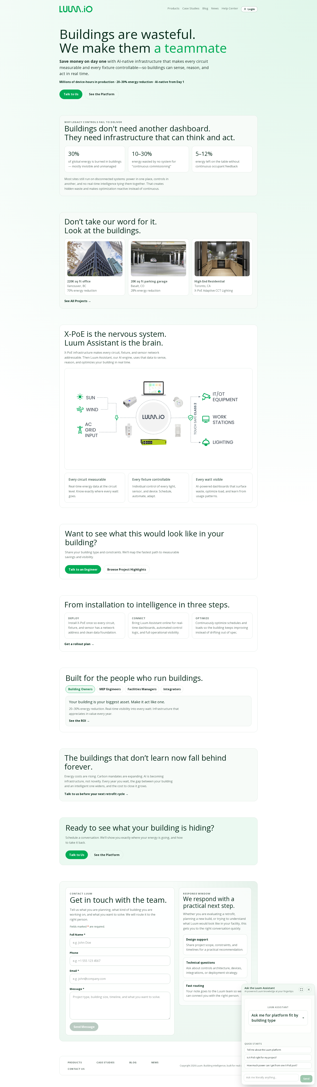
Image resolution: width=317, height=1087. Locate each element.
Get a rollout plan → (79, 644)
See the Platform (101, 94)
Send (306, 1078)
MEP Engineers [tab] (110, 689)
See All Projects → (77, 301)
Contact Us (76, 1068)
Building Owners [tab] (80, 689)
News (215, 8)
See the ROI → (79, 721)
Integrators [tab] (172, 689)
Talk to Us (71, 94)
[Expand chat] (301, 989)
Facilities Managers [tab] (142, 689)
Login (251, 9)
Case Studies (190, 8)
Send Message (84, 1027)
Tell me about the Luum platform (264, 1049)
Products (173, 8)
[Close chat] (309, 989)
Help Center (230, 8)
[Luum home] (75, 9)
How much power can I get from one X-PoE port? (272, 1065)
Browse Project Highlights (126, 569)
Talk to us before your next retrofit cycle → (96, 794)
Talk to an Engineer (83, 569)
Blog (205, 8)
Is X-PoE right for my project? (262, 1057)
